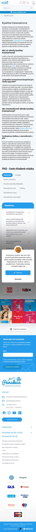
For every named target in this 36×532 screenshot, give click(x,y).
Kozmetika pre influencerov (10, 460)
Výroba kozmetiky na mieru (10, 457)
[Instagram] (8, 412)
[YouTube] (14, 412)
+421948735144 (11, 405)
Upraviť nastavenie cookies (18, 525)
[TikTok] (19, 412)
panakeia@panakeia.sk (13, 401)
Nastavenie (18, 279)
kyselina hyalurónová (25, 128)
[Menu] (33, 2)
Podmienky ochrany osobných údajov (13, 444)
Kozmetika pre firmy (8, 463)
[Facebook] (4, 412)
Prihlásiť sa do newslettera (12, 367)
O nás (4, 450)
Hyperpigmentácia (19, 40)
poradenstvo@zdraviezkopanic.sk (16, 397)
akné (13, 66)
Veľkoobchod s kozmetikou (10, 453)
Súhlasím (19, 273)
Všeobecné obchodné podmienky (12, 441)
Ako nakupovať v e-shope (10, 447)
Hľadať (31, 8)
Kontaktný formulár (12, 419)
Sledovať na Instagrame (19, 329)
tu (24, 266)
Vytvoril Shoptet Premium (10, 529)
